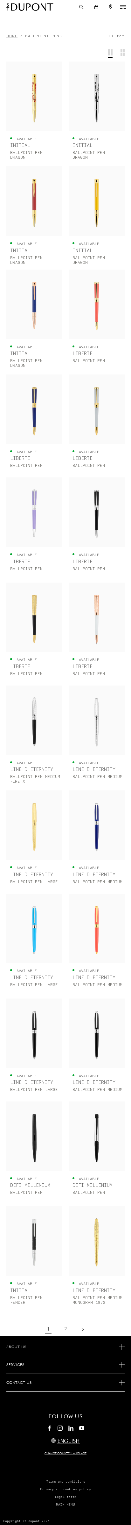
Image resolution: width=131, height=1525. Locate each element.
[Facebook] (49, 1429)
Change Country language (65, 1453)
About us (16, 1347)
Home (11, 36)
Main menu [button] (65, 1505)
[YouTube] (81, 1428)
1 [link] (48, 1329)
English (68, 1441)
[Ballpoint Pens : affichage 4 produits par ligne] (110, 53)
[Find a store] (110, 6)
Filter (116, 36)
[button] (81, 7)
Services (15, 1365)
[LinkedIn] (70, 1429)
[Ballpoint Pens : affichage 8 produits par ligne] (123, 53)
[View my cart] (96, 7)
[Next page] (83, 1329)
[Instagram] (60, 1429)
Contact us (19, 1382)
